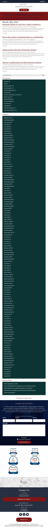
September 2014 (8, 312)
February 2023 (8, 135)
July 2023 (6, 124)
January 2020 (7, 177)
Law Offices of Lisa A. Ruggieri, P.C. (15, 26)
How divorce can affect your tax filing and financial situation (20, 390)
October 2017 (7, 230)
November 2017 (8, 228)
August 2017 (7, 234)
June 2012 (6, 371)
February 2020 (8, 175)
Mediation (6, 105)
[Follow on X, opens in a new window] (24, 514)
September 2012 (8, 365)
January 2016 (7, 276)
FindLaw (41, 525)
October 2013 (7, 336)
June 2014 (6, 318)
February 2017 (7, 248)
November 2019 (8, 181)
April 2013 (6, 349)
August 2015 (7, 287)
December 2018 (8, 199)
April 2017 (6, 243)
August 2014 (7, 314)
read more (4, 33)
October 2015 (7, 283)
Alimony (6, 81)
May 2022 (6, 155)
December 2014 (8, 305)
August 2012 (7, 367)
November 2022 (8, 142)
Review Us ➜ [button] (24, 519)
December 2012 (8, 358)
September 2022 (8, 146)
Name (4, 417)
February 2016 (7, 274)
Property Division (8, 108)
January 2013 (7, 356)
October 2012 (7, 362)
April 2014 (6, 323)
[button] (5, 1)
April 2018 (6, 217)
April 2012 (6, 376)
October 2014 (7, 309)
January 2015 (7, 303)
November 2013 (8, 334)
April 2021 (6, 162)
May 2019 (6, 190)
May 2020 (6, 170)
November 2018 (8, 201)
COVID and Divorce (9, 90)
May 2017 (6, 241)
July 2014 (6, 316)
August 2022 (7, 148)
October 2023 (7, 117)
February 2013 (7, 354)
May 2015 (6, 294)
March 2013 (7, 351)
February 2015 (7, 301)
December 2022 (8, 140)
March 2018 (7, 219)
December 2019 (8, 179)
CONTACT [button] (42, 1)
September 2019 (8, 186)
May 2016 (6, 268)
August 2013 (7, 340)
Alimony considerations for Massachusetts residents (21, 62)
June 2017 (6, 239)
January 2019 (7, 197)
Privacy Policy (18, 525)
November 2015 (8, 281)
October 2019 (7, 184)
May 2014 (6, 320)
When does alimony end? (11, 383)
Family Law (32, 39)
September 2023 (8, 120)
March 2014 (7, 325)
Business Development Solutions (30, 525)
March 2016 (7, 272)
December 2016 (8, 252)
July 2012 (6, 369)
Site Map (12, 525)
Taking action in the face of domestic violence (19, 50)
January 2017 (7, 250)
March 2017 (7, 245)
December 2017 (8, 226)
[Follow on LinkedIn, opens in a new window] (27, 514)
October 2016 (7, 256)
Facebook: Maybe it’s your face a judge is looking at (21, 24)
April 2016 (6, 270)
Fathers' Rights (8, 99)
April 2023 (6, 131)
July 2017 (6, 237)
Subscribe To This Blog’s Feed (24, 398)
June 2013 (6, 345)
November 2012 (8, 360)
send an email (32, 406)
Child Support (7, 88)
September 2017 (8, 232)
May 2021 (6, 159)
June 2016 (6, 265)
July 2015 (6, 290)
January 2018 (7, 223)
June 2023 (7, 126)
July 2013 (6, 343)
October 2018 (7, 204)
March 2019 (7, 193)
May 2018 (6, 215)
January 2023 (7, 137)
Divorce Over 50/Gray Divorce (12, 94)
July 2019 (6, 188)
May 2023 (6, 129)
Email (17, 417)
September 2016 (8, 259)
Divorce (31, 64)
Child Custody (33, 26)
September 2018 (8, 206)
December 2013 (8, 331)
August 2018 (7, 208)
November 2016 (8, 254)
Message (5, 423)
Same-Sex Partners (9, 110)
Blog (5, 83)
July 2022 (6, 151)
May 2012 (6, 373)
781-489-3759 (24, 10)
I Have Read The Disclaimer (25, 439)
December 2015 (8, 279)
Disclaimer (24, 437)
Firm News (7, 103)
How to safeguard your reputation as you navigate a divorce (20, 386)
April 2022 (6, 157)
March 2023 (7, 133)
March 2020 (7, 173)
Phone (35, 417)
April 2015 (6, 296)
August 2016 (7, 261)
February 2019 (7, 195)
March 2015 (7, 298)
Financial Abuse (8, 101)
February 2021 (7, 166)
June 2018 (6, 212)
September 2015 (8, 285)
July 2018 (6, 210)
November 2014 (8, 307)
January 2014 (7, 329)
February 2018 (7, 221)
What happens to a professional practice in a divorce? (18, 388)
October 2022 (7, 144)
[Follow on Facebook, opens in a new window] (20, 514)
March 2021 (7, 164)
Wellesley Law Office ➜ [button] (24, 499)
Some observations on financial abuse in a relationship (22, 37)
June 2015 (6, 292)
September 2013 (8, 338)
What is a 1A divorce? (9, 392)
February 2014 (8, 327)
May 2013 (6, 347)
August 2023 (7, 122)
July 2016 (6, 263)
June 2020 (7, 168)
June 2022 (7, 153)
